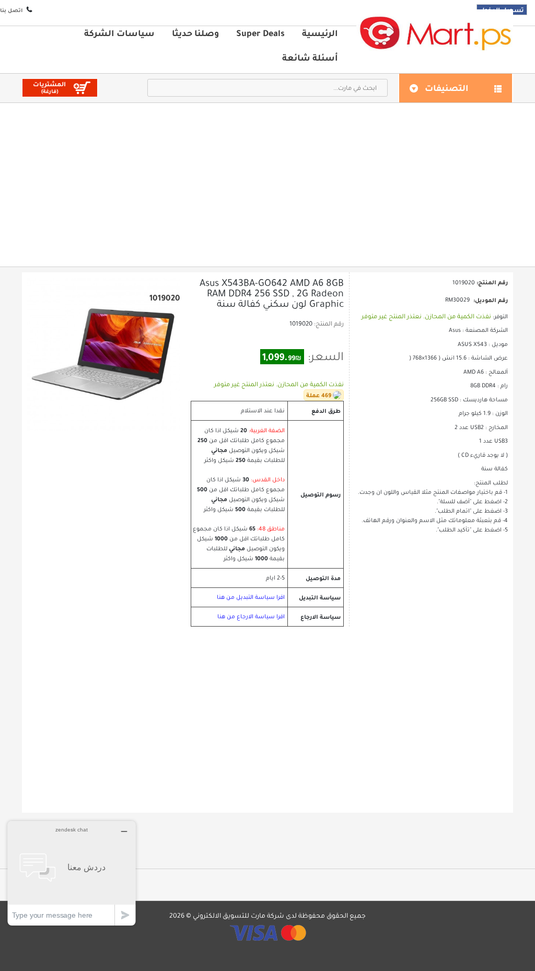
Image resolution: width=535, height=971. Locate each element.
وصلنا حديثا (195, 33)
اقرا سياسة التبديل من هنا (251, 597)
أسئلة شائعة (310, 57)
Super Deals (260, 33)
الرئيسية (320, 33)
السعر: (326, 356)
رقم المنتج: (329, 323)
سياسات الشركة (119, 33)
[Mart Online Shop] (434, 32)
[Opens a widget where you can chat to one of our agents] (71, 873)
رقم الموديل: (490, 300)
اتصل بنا (11, 10)
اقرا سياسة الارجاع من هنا (251, 616)
